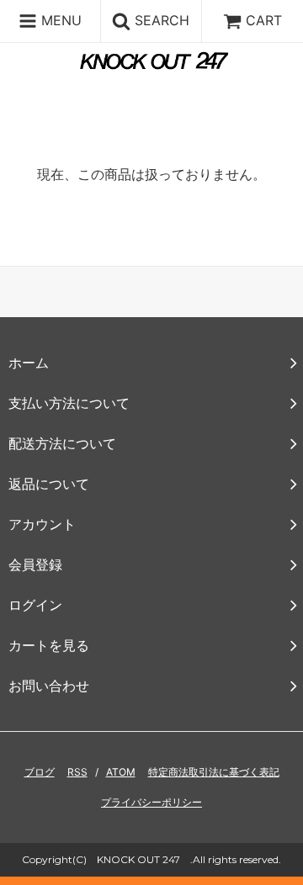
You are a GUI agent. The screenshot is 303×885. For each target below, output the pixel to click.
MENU (59, 20)
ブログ (39, 772)
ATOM (121, 772)
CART (264, 20)
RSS (77, 772)
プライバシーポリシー (151, 802)
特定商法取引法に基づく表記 (213, 772)
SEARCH (159, 20)
